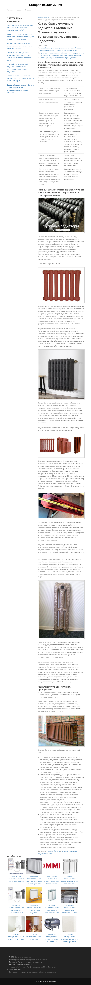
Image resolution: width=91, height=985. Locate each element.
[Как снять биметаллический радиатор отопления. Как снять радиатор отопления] (34, 874)
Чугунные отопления (45, 854)
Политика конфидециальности (20, 964)
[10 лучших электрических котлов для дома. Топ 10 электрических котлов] (69, 932)
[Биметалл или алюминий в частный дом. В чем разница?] (16, 874)
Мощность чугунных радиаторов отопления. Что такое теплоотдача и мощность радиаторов (20, 36)
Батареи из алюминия (45, 5)
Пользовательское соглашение (30, 962)
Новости (19, 10)
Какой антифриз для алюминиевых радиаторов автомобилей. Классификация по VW (20, 27)
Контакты (13, 962)
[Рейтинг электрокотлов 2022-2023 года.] (34, 932)
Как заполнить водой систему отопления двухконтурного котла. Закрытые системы (20, 45)
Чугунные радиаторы (69, 851)
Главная (10, 10)
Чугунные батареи (53, 851)
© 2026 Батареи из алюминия (20, 957)
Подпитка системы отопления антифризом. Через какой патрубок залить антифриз (20, 78)
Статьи (28, 10)
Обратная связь (15, 969)
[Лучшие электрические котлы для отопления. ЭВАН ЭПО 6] (16, 932)
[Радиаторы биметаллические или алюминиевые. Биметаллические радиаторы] (16, 903)
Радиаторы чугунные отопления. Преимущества (58, 58)
